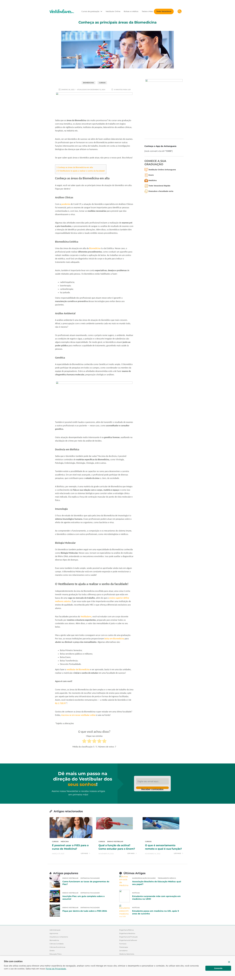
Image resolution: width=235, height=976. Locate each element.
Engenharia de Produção (128, 937)
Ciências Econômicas (57, 947)
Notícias (136, 893)
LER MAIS (84, 853)
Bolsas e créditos (131, 11)
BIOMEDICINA (88, 83)
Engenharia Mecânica (127, 933)
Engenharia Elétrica (126, 930)
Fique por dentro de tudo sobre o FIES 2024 (84, 911)
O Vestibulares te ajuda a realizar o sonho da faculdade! (80, 171)
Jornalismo (123, 950)
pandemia (65, 204)
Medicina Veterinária (126, 954)
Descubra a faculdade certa (160, 191)
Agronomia (54, 933)
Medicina (152, 180)
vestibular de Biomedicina (78, 669)
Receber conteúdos (152, 788)
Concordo (218, 968)
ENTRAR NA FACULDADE (90, 878)
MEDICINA (65, 841)
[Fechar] (229, 962)
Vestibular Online (113, 11)
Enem (151, 175)
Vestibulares (86, 617)
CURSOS (102, 83)
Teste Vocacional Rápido (159, 186)
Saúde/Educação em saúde (144, 878)
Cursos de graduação (90, 11)
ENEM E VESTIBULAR (115, 841)
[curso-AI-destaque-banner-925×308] (94, 105)
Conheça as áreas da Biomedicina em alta (74, 167)
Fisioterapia (123, 947)
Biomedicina (94, 248)
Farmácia (122, 944)
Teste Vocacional (163, 11)
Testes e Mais (147, 11)
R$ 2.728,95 (60, 703)
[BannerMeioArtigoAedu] (94, 400)
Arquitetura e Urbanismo (59, 937)
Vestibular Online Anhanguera (162, 170)
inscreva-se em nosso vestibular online (78, 715)
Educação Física (55, 954)
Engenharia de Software (128, 940)
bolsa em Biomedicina (114, 639)
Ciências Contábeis (57, 944)
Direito (52, 950)
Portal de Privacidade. (56, 968)
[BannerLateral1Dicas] (164, 107)
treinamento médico (167, 878)
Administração (55, 930)
